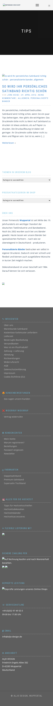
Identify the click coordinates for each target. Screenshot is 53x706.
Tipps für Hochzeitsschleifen (18, 505)
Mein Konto (9, 438)
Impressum (9, 373)
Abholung (9, 354)
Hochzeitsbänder (12, 512)
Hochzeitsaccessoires (14, 516)
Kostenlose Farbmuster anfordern (20, 332)
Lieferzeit (8, 336)
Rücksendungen (12, 358)
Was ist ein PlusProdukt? (16, 347)
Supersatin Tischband (15, 483)
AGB (6, 365)
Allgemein (23, 98)
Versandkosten (11, 343)
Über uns (8, 325)
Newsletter (9, 453)
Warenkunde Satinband (15, 328)
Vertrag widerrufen (13, 416)
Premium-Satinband (14, 479)
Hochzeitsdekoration (14, 509)
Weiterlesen (8, 142)
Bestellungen (10, 446)
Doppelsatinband (12, 475)
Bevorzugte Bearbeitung (16, 339)
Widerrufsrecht (11, 362)
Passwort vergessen (13, 449)
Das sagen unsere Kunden (17, 398)
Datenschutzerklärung (15, 369)
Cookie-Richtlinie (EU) (14, 376)
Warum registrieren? (14, 442)
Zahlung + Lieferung (14, 351)
